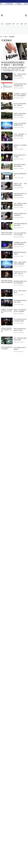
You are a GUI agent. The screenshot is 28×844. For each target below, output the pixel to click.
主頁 (1, 36)
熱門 (17, 24)
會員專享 (8, 24)
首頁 (2, 24)
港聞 (21, 24)
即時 (13, 24)
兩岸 (25, 24)
